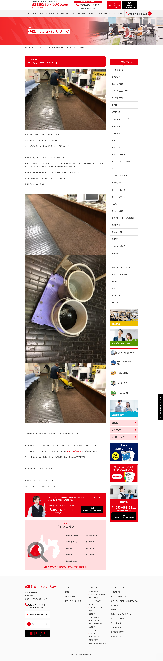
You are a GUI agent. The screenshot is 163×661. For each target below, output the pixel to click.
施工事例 (81, 13)
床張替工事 (116, 112)
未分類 (114, 105)
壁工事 (114, 168)
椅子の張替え (117, 182)
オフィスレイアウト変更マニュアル (124, 601)
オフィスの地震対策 (119, 274)
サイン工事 (116, 77)
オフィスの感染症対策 (120, 246)
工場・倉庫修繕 (94, 617)
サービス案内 (38, 13)
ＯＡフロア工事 (118, 98)
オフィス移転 (117, 147)
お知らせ (115, 281)
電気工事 (92, 627)
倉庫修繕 (115, 239)
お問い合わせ (118, 13)
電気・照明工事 (118, 84)
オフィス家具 (117, 133)
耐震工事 (115, 288)
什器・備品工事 (94, 637)
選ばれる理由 (71, 13)
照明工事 (92, 611)
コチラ (56, 468)
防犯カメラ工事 (118, 211)
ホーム (28, 13)
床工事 (114, 204)
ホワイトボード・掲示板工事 (123, 218)
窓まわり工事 (117, 232)
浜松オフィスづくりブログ (125, 353)
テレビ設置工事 (118, 69)
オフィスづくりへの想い (54, 13)
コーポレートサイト (118, 437)
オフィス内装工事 (118, 189)
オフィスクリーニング (120, 119)
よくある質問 (123, 393)
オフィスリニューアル (120, 91)
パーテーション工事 (119, 175)
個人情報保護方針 (117, 632)
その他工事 (116, 225)
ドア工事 (115, 260)
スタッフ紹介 (116, 623)
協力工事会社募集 (117, 618)
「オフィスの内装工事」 (74, 451)
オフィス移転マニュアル (120, 596)
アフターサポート (124, 383)
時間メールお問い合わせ (92, 510)
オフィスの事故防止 (119, 154)
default (115, 302)
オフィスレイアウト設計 (121, 161)
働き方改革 (116, 126)
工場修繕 (115, 253)
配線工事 (92, 614)
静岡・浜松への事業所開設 (97, 643)
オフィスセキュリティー (121, 196)
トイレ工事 (116, 295)
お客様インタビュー (94, 13)
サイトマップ (116, 430)
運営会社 (107, 13)
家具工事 (115, 140)
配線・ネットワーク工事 (121, 267)
